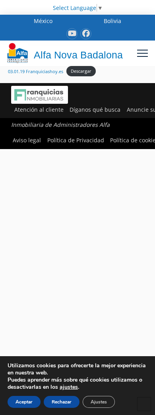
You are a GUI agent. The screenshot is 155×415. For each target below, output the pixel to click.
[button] (142, 53)
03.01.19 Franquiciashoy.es (35, 71)
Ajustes (99, 402)
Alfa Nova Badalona (78, 54)
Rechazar (62, 402)
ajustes (69, 387)
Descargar (81, 71)
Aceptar (24, 402)
